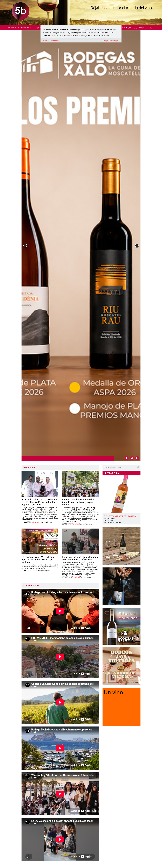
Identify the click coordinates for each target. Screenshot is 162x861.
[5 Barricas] (20, 11)
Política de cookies (51, 40)
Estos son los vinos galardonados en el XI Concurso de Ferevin (80, 558)
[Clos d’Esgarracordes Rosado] (121, 494)
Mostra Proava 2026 (127, 27)
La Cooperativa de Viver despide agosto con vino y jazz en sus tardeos (39, 559)
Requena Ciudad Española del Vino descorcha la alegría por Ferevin (78, 501)
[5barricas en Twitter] (132, 458)
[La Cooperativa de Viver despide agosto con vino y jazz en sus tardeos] (40, 541)
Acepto (106, 40)
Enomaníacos (145, 27)
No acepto (114, 40)
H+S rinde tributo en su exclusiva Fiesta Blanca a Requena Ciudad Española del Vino (39, 501)
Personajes (39, 27)
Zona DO (35, 570)
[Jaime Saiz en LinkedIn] (137, 458)
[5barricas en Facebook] (127, 458)
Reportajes (26, 27)
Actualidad (13, 27)
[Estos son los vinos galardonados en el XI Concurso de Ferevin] (80, 541)
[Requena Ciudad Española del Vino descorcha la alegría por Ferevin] (80, 484)
